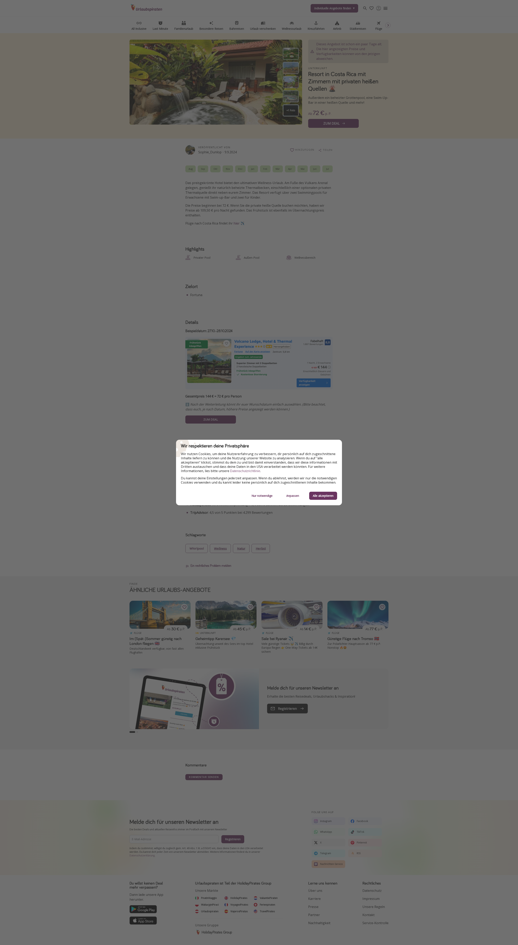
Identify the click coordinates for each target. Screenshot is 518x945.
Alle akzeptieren (323, 496)
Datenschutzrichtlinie (245, 471)
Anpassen (292, 496)
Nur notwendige (262, 496)
